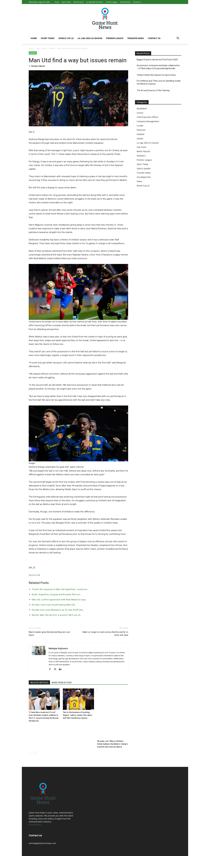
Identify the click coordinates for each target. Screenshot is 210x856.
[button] (177, 38)
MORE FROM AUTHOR (62, 682)
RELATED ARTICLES (39, 682)
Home (57, 2)
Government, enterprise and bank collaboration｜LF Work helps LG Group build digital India (158, 67)
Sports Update (143, 168)
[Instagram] (56, 669)
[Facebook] (51, 669)
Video (139, 181)
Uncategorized (144, 177)
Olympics (141, 155)
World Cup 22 (79, 2)
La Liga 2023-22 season (94, 2)
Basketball (142, 108)
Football (52, 48)
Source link (34, 575)
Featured (141, 130)
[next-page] (35, 752)
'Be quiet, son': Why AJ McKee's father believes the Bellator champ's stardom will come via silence (112, 744)
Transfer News (125, 2)
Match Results (143, 151)
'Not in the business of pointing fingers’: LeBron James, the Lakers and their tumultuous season (77, 715)
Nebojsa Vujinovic (38, 66)
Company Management (148, 121)
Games (140, 138)
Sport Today (66, 2)
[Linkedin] (61, 669)
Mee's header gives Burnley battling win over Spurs (49, 633)
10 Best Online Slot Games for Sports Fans (156, 75)
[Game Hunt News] (105, 18)
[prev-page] (30, 752)
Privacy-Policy (35, 824)
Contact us (137, 2)
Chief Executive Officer (147, 117)
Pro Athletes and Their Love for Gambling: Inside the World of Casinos (159, 82)
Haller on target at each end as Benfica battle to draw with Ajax (105, 633)
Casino (140, 112)
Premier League (111, 2)
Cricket (140, 125)
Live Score (141, 147)
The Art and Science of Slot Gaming (153, 90)
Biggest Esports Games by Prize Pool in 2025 (157, 59)
